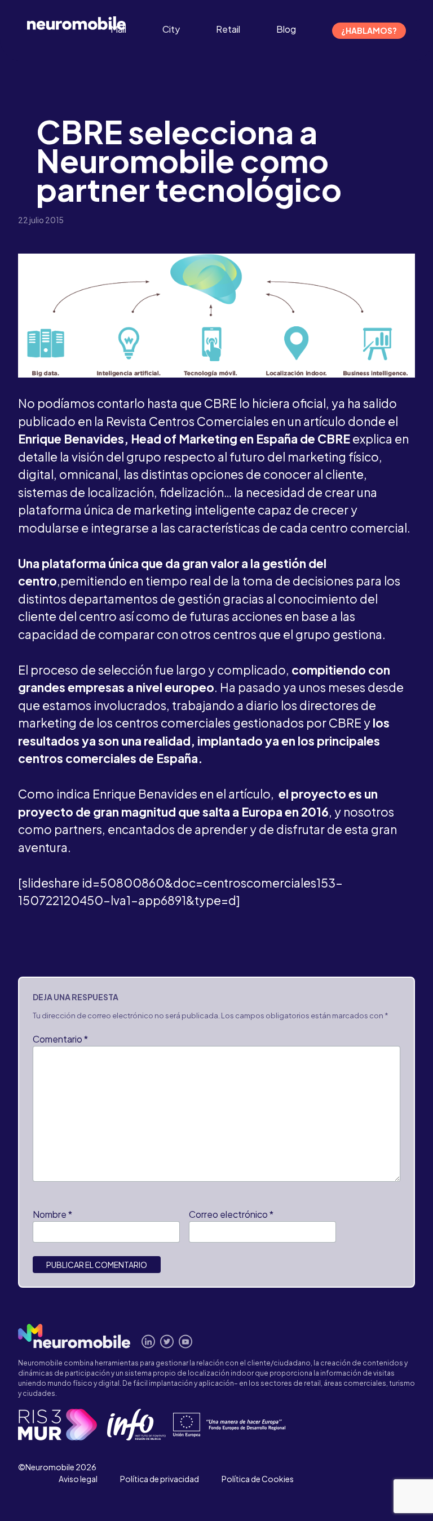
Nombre (52, 1214)
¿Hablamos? (369, 30)
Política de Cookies (258, 1479)
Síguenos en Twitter (167, 1341)
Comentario (60, 1039)
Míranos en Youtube (186, 1341)
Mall (118, 29)
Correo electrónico (231, 1214)
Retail (228, 29)
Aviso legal (78, 1479)
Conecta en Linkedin (149, 1341)
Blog (286, 29)
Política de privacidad (159, 1479)
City (171, 29)
